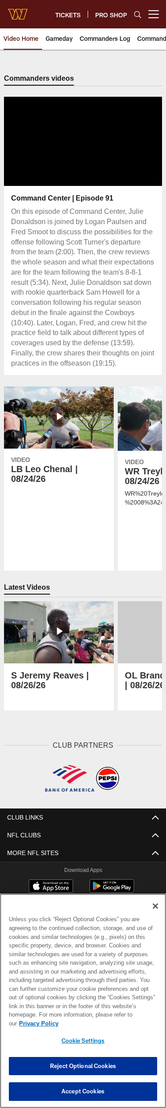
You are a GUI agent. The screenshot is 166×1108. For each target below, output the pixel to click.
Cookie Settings (83, 1040)
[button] (54, 141)
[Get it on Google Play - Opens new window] (112, 890)
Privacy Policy (106, 1023)
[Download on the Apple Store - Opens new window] (51, 887)
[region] (83, 1005)
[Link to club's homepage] (17, 11)
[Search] (137, 14)
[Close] (155, 915)
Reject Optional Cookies (83, 1065)
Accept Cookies (83, 1091)
